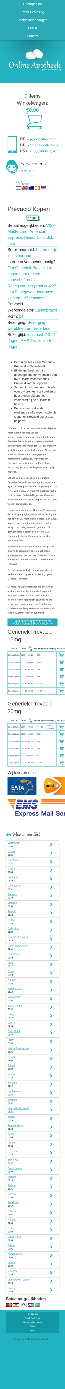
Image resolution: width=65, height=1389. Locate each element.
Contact (32, 36)
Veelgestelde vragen (33, 20)
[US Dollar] (43, 188)
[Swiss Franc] (37, 188)
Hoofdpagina (32, 4)
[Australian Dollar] (31, 188)
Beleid (32, 28)
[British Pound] (25, 188)
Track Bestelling (32, 12)
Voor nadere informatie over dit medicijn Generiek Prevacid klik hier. (32, 622)
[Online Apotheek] (34, 59)
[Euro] (19, 188)
